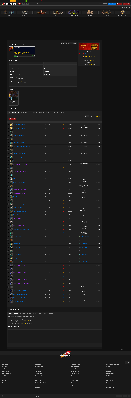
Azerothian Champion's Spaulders (20, 164)
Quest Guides (38, 373)
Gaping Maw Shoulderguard (19, 160)
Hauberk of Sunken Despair (19, 153)
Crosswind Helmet (17, 254)
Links (75, 43)
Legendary (84, 125)
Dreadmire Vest (16, 240)
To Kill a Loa (84, 196)
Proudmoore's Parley (83, 207)
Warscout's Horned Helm (18, 222)
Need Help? (7, 396)
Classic (21, 1)
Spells (15, 38)
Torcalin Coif (16, 214)
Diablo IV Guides (110, 362)
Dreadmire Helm (16, 243)
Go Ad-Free (59, 7)
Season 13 (108, 366)
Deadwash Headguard (18, 251)
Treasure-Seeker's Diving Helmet (20, 182)
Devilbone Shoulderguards (19, 186)
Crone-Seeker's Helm (17, 200)
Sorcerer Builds (109, 385)
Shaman (26, 38)
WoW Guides (5, 362)
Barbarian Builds (110, 373)
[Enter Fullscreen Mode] (122, 7)
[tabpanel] (54, 210)
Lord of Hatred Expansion (112, 364)
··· (37, 1)
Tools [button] (38, 7)
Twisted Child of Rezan (84, 185)
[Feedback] (127, 7)
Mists (34, 1)
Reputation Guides (39, 375)
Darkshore (84, 302)
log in (19, 345)
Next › (97, 116)
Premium (53, 396)
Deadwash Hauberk (17, 247)
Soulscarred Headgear (18, 131)
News (3, 7)
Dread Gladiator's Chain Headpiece (21, 168)
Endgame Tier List (110, 368)
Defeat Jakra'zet (83, 210)
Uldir (84, 190)
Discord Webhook (22, 7)
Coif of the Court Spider (18, 157)
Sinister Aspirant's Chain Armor (20, 287)
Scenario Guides (39, 380)
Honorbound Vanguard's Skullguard (21, 229)
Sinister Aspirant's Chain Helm (19, 290)
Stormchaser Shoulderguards (19, 204)
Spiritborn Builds (110, 387)
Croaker (84, 181)
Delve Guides (5, 366)
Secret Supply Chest (83, 286)
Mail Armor (98, 124)
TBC (28, 1)
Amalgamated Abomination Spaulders (21, 146)
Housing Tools (10, 353)
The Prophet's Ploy (84, 214)
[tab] (13, 112)
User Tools (14, 396)
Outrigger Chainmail (17, 207)
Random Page (45, 396)
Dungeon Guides (39, 368)
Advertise (26, 396)
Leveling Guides (5, 368)
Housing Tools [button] (11, 7)
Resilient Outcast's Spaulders (19, 211)
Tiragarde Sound (84, 208)
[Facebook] (124, 396)
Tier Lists (4, 380)
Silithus (85, 165)
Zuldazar (84, 186)
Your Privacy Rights (35, 396)
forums (24, 323)
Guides (44, 7)
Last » (100, 116)
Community (51, 7)
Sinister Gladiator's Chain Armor (20, 265)
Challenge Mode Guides (41, 382)
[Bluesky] (121, 396)
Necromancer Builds (111, 378)
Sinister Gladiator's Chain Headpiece (21, 279)
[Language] (129, 7)
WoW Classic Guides (76, 362)
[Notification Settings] (124, 7)
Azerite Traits (20, 38)
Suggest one (91, 64)
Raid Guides (4, 375)
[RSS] (129, 396)
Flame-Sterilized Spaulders (19, 193)
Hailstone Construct (83, 217)
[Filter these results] (88, 116)
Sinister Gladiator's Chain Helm (20, 269)
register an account (25, 345)
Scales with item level (22, 83)
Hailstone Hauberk (17, 218)
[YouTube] (126, 396)
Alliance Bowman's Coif (18, 225)
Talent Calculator (6, 378)
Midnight (4, 382)
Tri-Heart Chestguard (17, 150)
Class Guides (5, 364)
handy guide (27, 320)
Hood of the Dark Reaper (18, 135)
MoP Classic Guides (40, 362)
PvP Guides (74, 378)
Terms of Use (68, 396)
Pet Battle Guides (39, 378)
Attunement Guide (75, 364)
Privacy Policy (60, 396)
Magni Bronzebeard (83, 163)
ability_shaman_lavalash (89, 56)
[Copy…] (86, 116)
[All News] (3, 1)
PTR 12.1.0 (23, 4)
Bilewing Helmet (16, 258)
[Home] (9, 3)
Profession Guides (6, 373)
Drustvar (83, 179)
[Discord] (117, 396)
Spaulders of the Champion (19, 124)
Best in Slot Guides (75, 366)
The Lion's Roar (83, 221)
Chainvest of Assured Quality (19, 189)
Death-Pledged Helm (17, 196)
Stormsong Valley (84, 183)
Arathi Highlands (84, 222)
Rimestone (83, 178)
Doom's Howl (84, 225)
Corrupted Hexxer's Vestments (20, 139)
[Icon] (11, 48)
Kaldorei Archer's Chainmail (19, 301)
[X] (119, 396)
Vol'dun (83, 212)
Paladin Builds (109, 380)
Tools (106, 353)
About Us (20, 396)
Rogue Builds (109, 382)
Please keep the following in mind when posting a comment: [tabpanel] (23, 331)
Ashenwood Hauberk (17, 236)
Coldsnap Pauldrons (17, 178)
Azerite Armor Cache (84, 236)
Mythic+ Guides (5, 371)
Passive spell (20, 81)
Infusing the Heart (84, 124)
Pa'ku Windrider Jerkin (18, 261)
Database (31, 7)
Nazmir (83, 197)
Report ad (122, 349)
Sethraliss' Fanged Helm (18, 142)
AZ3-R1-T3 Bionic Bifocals (19, 175)
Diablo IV (45, 1)
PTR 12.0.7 (27, 4)
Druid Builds (109, 375)
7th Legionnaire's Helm (18, 232)
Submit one (91, 60)
